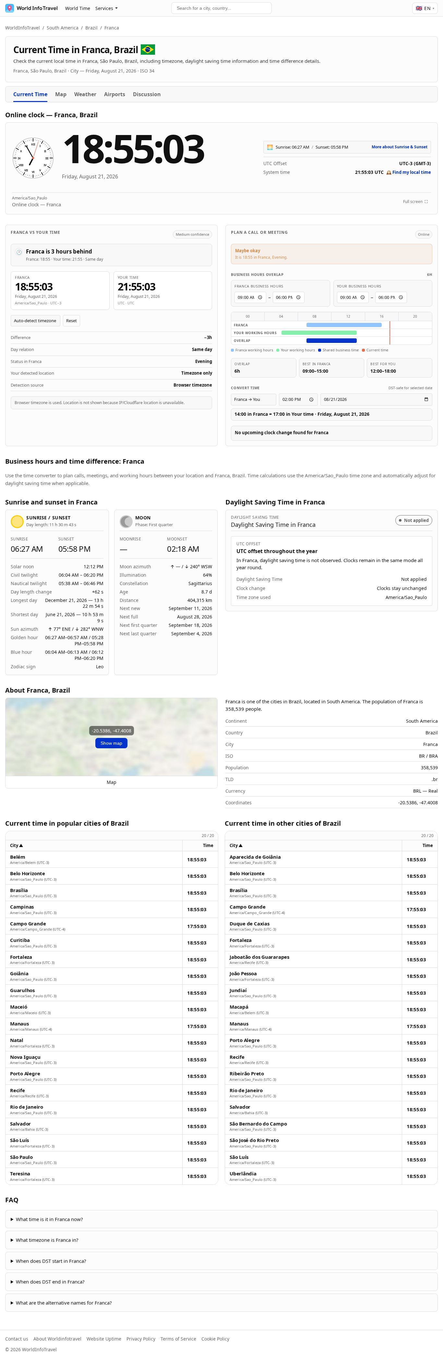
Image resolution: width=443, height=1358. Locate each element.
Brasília (19, 890)
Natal (16, 1040)
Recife (17, 1090)
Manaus (19, 1024)
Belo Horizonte (27, 873)
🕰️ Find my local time (408, 172)
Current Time (30, 94)
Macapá (239, 1007)
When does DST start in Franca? (51, 1261)
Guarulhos (22, 990)
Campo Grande (28, 924)
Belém (17, 857)
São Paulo (21, 1157)
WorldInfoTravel (22, 28)
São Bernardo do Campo (258, 1124)
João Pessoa (243, 973)
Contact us (16, 1339)
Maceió (18, 1007)
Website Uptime (104, 1339)
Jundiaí (238, 990)
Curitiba (20, 940)
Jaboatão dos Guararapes (259, 957)
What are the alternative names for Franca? (64, 1302)
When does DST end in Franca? (50, 1281)
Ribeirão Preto (247, 1073)
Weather (85, 94)
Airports (114, 94)
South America (62, 28)
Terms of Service (178, 1339)
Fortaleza (21, 957)
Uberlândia (243, 1174)
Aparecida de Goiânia (255, 857)
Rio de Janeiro (26, 1107)
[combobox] (221, 8)
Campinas (22, 907)
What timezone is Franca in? (47, 1240)
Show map (111, 743)
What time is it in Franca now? (49, 1219)
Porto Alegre (25, 1073)
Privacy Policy (140, 1339)
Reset (71, 320)
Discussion (147, 94)
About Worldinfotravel (57, 1339)
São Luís (19, 1140)
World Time (77, 8)
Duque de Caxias (249, 924)
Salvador (20, 1124)
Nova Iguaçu (25, 1057)
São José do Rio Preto (254, 1140)
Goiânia (19, 973)
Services (104, 8)
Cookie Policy (215, 1339)
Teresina (20, 1174)
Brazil (91, 28)
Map (60, 94)
